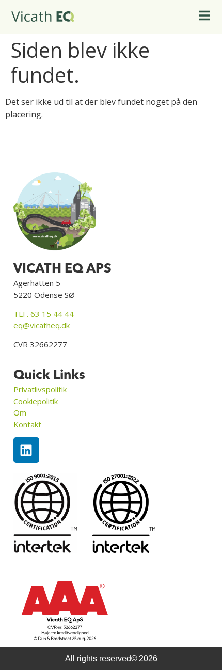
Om (19, 412)
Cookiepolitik (35, 401)
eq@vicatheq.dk (41, 325)
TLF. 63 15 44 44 (43, 314)
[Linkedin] (26, 450)
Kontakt (27, 424)
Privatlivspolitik (40, 389)
